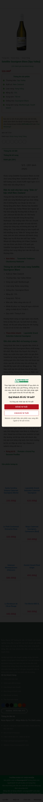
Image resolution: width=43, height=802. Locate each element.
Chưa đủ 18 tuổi (21, 413)
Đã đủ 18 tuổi (21, 407)
